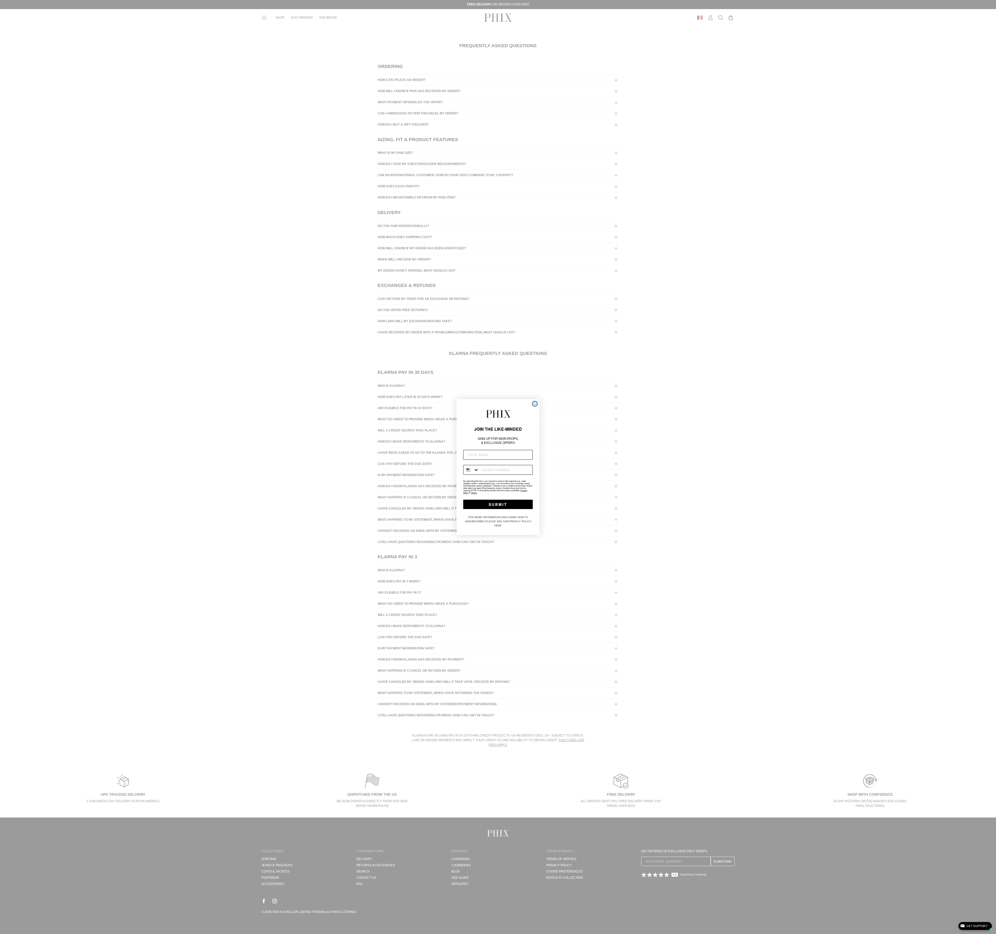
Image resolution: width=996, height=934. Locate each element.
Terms (474, 493)
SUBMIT (498, 504)
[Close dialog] (534, 403)
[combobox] (471, 470)
